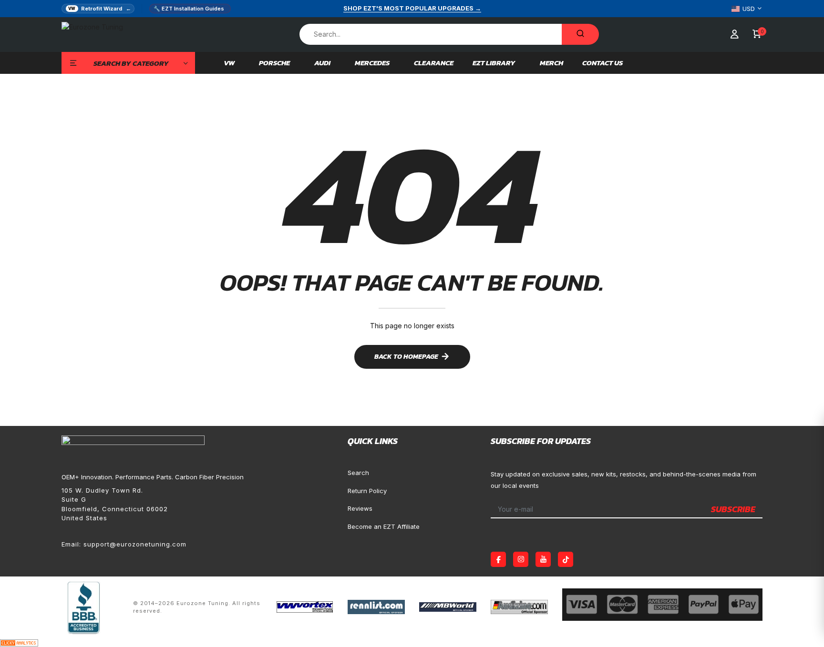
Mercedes (372, 63)
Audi (322, 63)
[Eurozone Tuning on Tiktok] (565, 559)
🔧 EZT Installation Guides (189, 8)
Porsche (274, 63)
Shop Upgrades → (694, 491)
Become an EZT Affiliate (384, 526)
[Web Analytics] (19, 642)
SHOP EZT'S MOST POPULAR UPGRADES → (412, 8)
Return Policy (367, 491)
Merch (551, 63)
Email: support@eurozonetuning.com (124, 544)
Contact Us (602, 63)
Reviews (360, 508)
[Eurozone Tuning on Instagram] (520, 559)
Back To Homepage (406, 357)
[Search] (580, 34)
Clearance (433, 63)
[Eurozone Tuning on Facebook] (498, 559)
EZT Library (494, 63)
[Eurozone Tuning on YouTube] (543, 559)
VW (229, 63)
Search (358, 472)
